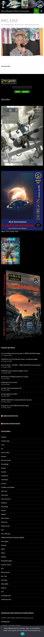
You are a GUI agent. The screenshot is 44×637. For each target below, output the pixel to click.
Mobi (16, 231)
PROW (3, 557)
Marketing (4, 507)
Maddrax (4, 503)
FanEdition (4, 476)
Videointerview (6, 599)
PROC (3, 553)
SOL (2, 568)
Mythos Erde (5, 526)
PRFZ (3, 549)
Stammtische (5, 572)
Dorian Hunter (6, 460)
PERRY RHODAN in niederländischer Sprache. (16, 400)
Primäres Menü (41, 11)
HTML (12, 231)
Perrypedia (4, 541)
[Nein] (41, 631)
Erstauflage (4, 464)
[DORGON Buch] (22, 305)
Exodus (3, 468)
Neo (2, 530)
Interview (4, 491)
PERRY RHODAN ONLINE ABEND (12, 537)
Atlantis (3, 437)
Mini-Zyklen (5, 518)
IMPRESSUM (5, 622)
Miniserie (4, 522)
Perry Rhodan (5, 534)
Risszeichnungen (6, 561)
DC (2, 449)
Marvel (3, 510)
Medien (3, 514)
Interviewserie (6, 499)
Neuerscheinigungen (11, 424)
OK (23, 634)
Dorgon (3, 456)
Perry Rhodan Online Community (15, 11)
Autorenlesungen (33, 25)
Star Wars (4, 580)
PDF (7, 231)
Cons (2, 445)
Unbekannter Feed (10, 416)
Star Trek (4, 576)
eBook (3, 231)
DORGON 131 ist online (9, 382)
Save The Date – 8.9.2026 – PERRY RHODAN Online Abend (20, 365)
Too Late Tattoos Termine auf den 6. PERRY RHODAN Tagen (20, 353)
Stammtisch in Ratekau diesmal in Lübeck (14, 376)
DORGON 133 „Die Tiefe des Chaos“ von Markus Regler (19, 359)
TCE (2, 592)
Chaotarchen (5, 441)
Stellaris (3, 588)
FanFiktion (4, 479)
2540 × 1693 (20, 25)
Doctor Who (5, 452)
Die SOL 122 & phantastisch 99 (11, 388)
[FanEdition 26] (10, 251)
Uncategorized (6, 595)
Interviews (4, 495)
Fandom (4, 472)
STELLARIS (4, 584)
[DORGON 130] (22, 200)
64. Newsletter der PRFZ (9, 394)
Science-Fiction (6, 564)
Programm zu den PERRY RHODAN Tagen (15, 405)
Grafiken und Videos (8, 487)
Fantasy (3, 483)
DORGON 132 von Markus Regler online (14, 371)
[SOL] (22, 135)
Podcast (3, 545)
